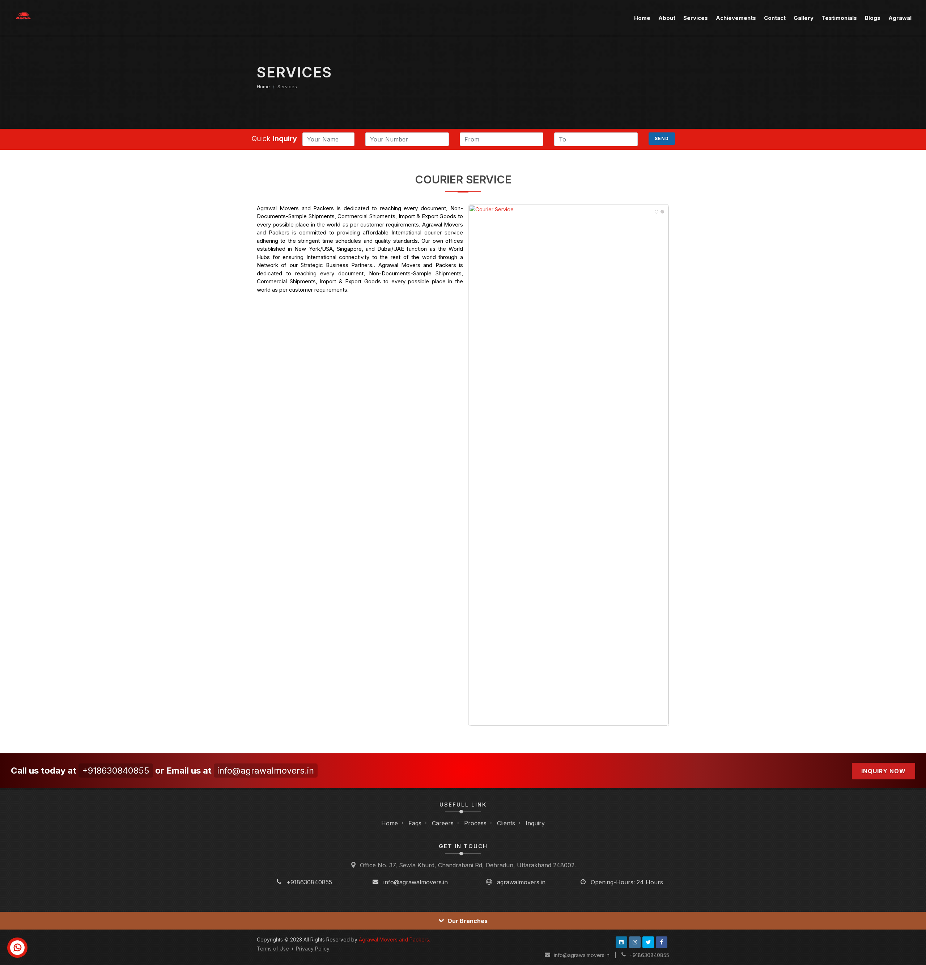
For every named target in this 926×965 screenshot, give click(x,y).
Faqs (414, 823)
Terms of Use (273, 948)
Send (662, 138)
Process (475, 823)
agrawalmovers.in (521, 882)
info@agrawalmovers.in (265, 770)
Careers (443, 823)
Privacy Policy (313, 948)
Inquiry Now (883, 771)
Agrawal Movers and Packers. (394, 939)
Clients (506, 823)
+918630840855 (115, 770)
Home (263, 86)
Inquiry (535, 823)
